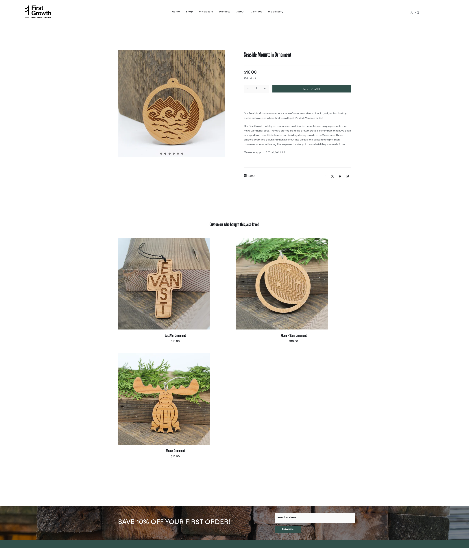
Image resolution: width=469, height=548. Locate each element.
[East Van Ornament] (164, 283)
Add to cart (311, 88)
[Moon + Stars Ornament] (282, 283)
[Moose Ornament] (164, 399)
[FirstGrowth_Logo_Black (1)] (38, 6)
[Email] (347, 176)
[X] (332, 176)
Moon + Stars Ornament (294, 336)
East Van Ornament (175, 336)
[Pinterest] (340, 176)
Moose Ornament (175, 451)
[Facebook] (325, 176)
